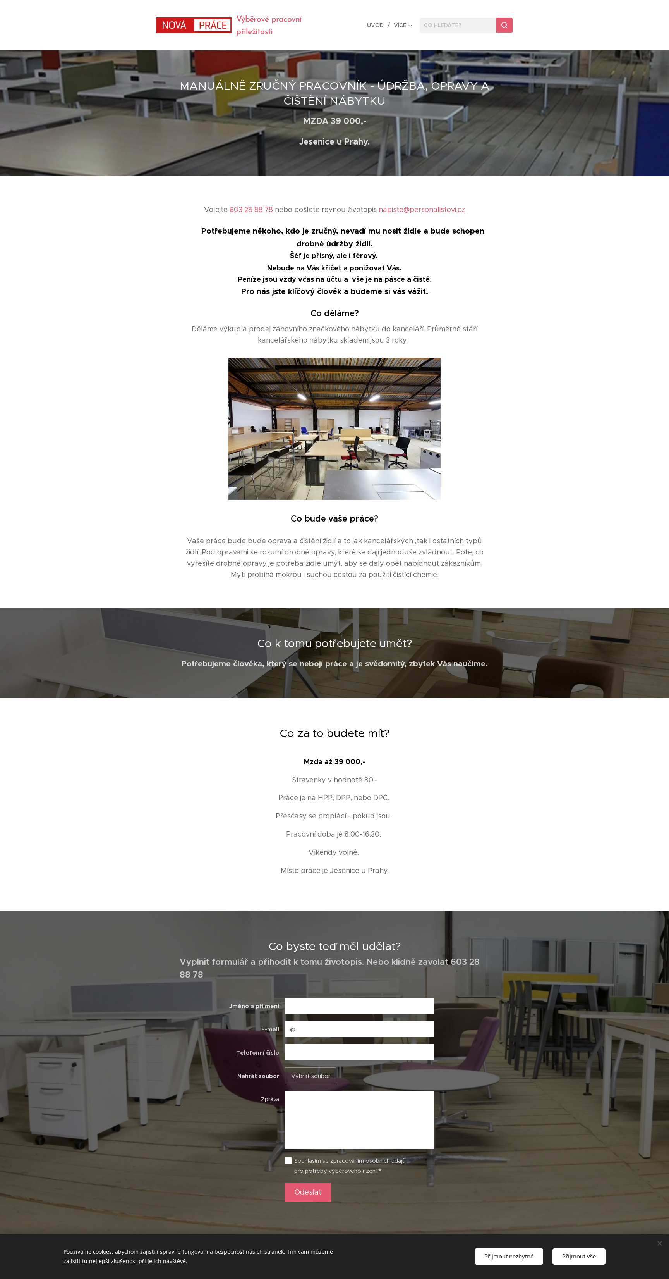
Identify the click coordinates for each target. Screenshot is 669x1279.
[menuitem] (377, 25)
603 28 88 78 (251, 209)
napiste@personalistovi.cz (422, 209)
